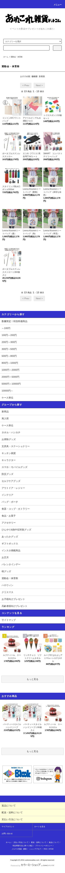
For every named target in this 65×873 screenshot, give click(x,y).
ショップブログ (35, 849)
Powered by (15, 866)
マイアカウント (8, 827)
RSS (45, 849)
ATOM (51, 849)
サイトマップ (9, 620)
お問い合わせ (7, 833)
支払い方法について (21, 842)
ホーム (5, 57)
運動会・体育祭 (16, 57)
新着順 (42, 76)
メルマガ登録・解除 (19, 849)
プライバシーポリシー (43, 846)
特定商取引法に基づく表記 (23, 846)
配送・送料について (38, 842)
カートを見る (39, 827)
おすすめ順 (25, 76)
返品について (54, 842)
